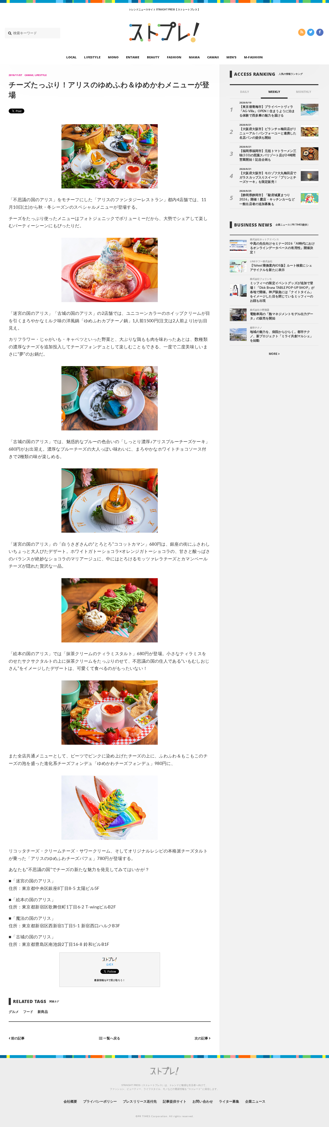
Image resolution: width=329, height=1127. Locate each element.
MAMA (194, 57)
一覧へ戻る (111, 1038)
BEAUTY (153, 57)
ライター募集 (229, 1101)
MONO (113, 57)
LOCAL (71, 57)
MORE (273, 354)
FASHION (174, 57)
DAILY (244, 92)
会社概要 (70, 1101)
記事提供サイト (174, 1101)
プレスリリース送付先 (140, 1101)
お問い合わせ (202, 1101)
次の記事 (202, 1038)
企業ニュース (255, 1101)
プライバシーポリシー (100, 1101)
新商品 (43, 1012)
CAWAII (213, 57)
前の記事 (17, 1038)
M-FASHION (253, 57)
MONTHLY (303, 92)
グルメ (14, 1012)
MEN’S (231, 57)
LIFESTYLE (92, 57)
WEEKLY (274, 92)
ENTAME (132, 57)
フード (28, 1012)
